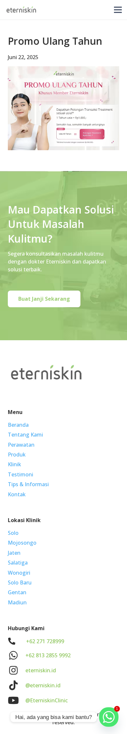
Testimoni (20, 474)
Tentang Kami (25, 434)
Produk (17, 454)
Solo (13, 532)
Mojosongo (22, 542)
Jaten (14, 552)
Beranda (18, 424)
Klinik (14, 464)
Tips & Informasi (28, 484)
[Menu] (118, 10)
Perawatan (21, 444)
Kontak (17, 494)
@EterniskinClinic (46, 700)
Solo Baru (20, 582)
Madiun (17, 602)
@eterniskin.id (43, 685)
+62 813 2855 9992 (48, 655)
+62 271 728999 (45, 641)
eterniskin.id (40, 670)
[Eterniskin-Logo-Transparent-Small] (21, 10)
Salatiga (18, 562)
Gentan (17, 592)
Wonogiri (19, 572)
